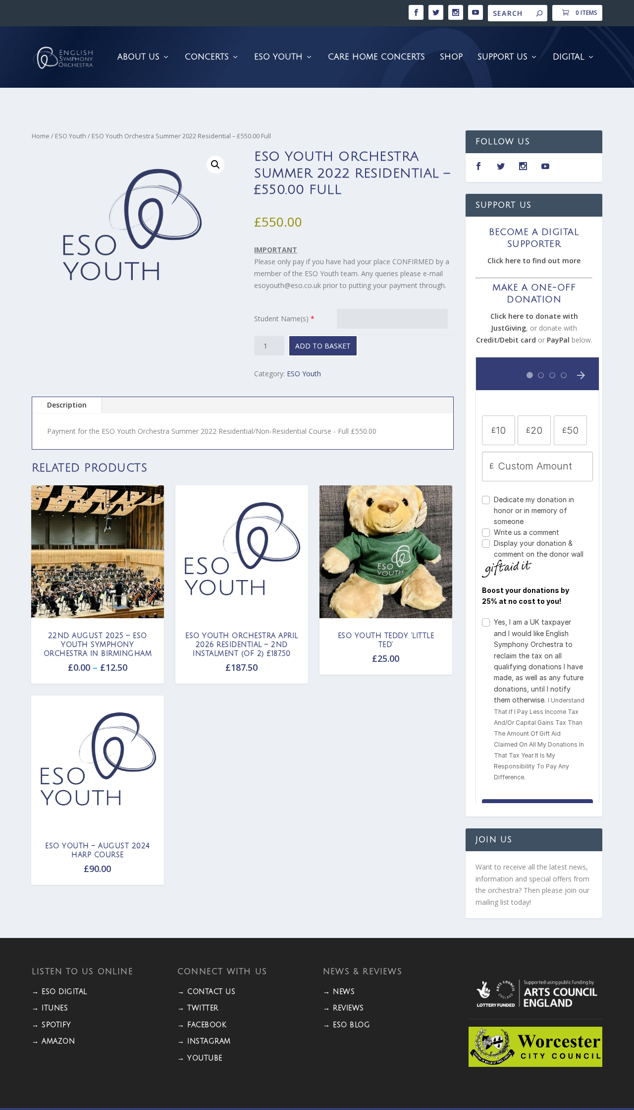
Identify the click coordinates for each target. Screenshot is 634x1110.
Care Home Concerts (376, 57)
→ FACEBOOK (201, 1025)
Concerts (207, 57)
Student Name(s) (281, 318)
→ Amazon (53, 1041)
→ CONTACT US (206, 991)
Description (67, 404)
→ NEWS (339, 991)
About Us (138, 57)
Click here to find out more (534, 260)
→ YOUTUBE (199, 1058)
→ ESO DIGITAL (59, 991)
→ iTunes (50, 1008)
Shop (451, 57)
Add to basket (323, 346)
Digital (568, 57)
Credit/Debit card (506, 340)
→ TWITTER (197, 1008)
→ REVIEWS (343, 1008)
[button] (215, 165)
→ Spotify (51, 1025)
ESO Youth (278, 57)
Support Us (502, 57)
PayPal (558, 340)
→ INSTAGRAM (204, 1041)
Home (41, 135)
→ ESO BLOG (346, 1025)
